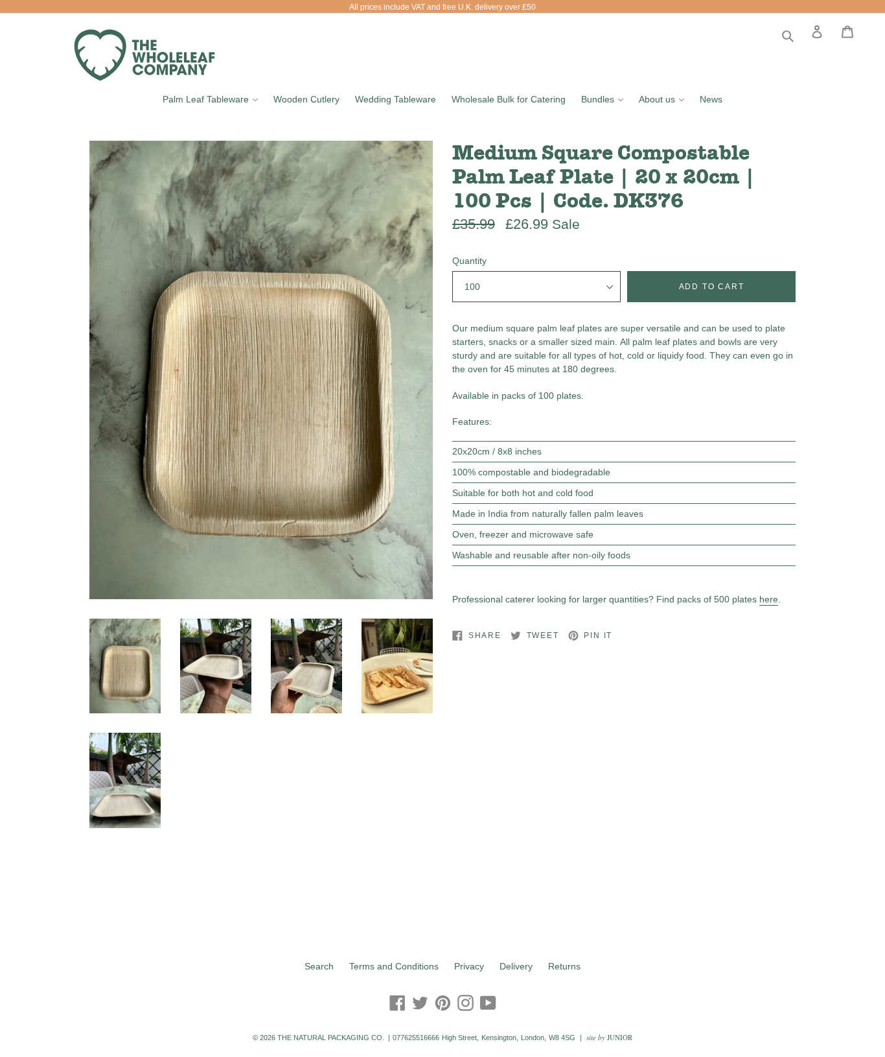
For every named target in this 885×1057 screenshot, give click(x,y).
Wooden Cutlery (306, 99)
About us (665, 98)
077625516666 (416, 1037)
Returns (564, 966)
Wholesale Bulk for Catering (509, 99)
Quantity (469, 260)
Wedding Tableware (395, 99)
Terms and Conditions (394, 966)
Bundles (605, 98)
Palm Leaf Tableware (213, 98)
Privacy (469, 966)
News (711, 99)
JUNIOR (619, 1037)
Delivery (516, 966)
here (768, 599)
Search (319, 966)
